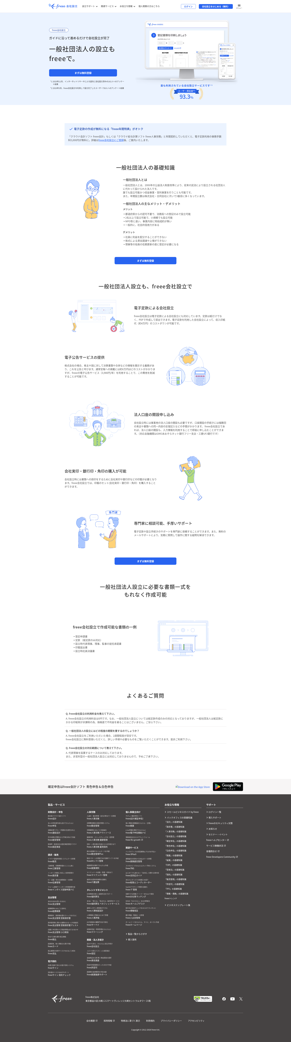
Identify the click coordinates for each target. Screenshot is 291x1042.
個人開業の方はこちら (149, 6)
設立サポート (88, 6)
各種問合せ (211, 851)
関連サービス (107, 6)
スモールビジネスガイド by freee (183, 811)
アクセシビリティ (196, 1020)
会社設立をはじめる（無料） (216, 6)
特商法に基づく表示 (130, 1020)
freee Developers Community (220, 856)
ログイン (188, 6)
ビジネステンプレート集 (178, 905)
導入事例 (132, 939)
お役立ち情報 (126, 6)
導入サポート (215, 817)
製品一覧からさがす (137, 933)
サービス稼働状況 (214, 845)
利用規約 (150, 1020)
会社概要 (90, 1020)
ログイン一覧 (215, 811)
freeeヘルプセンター (216, 839)
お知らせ (213, 828)
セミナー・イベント (218, 834)
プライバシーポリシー (171, 1020)
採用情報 (108, 1020)
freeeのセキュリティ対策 (221, 823)
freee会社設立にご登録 (111, 140)
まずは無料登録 (83, 73)
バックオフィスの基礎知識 (179, 817)
